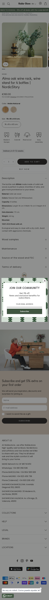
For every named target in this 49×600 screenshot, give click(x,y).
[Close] (45, 281)
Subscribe (24, 311)
